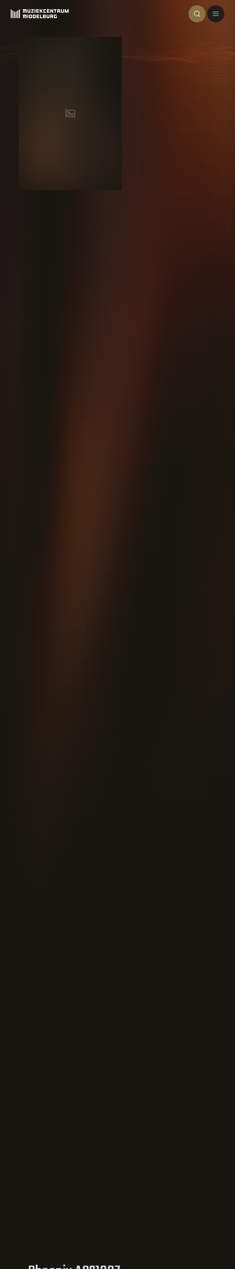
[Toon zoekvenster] (197, 13)
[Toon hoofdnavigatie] (215, 13)
